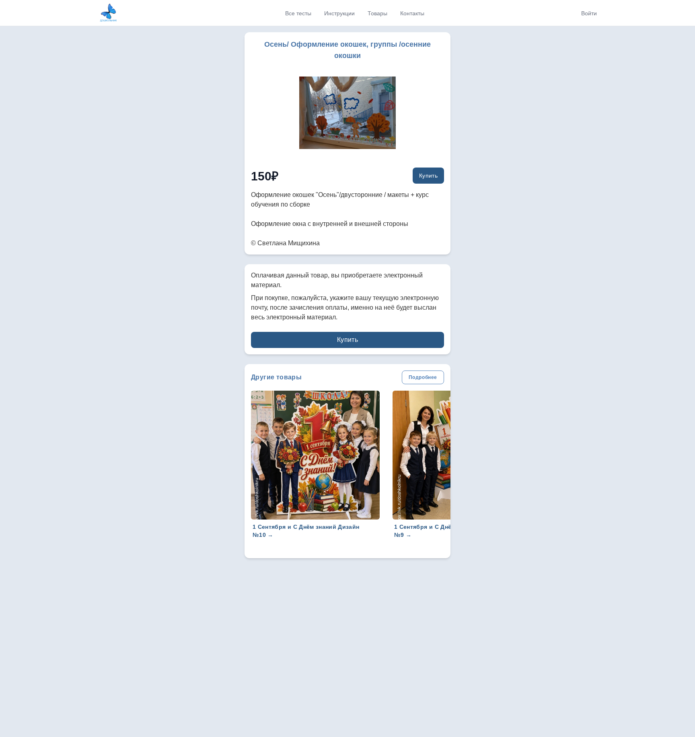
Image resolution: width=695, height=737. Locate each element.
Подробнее (423, 377)
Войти (589, 13)
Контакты (412, 13)
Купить (428, 175)
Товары (377, 13)
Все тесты (298, 13)
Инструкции (339, 13)
